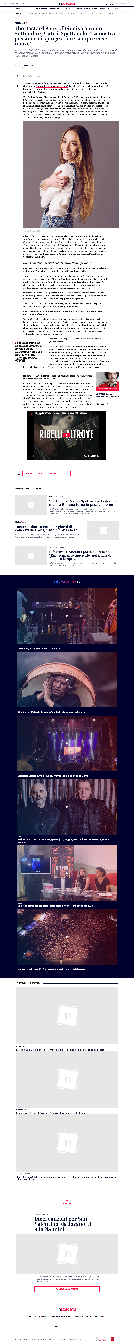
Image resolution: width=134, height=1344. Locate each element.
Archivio (78, 1339)
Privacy (25, 1339)
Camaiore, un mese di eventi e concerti (38, 648)
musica (79, 9)
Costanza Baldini (28, 65)
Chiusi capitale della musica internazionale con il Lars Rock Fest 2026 (55, 905)
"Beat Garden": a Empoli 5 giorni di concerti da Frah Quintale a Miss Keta (46, 528)
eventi (81, 13)
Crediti (49, 1339)
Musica (20, 23)
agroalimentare (46, 13)
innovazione (54, 9)
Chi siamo (64, 1339)
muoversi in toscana (71, 13)
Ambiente (19, 1110)
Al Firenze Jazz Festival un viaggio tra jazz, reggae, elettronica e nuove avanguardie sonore (63, 841)
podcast (114, 9)
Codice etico (42, 1339)
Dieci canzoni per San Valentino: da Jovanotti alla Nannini (62, 1223)
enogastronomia (41, 9)
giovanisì (61, 13)
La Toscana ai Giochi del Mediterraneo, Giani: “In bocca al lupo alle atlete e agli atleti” (61, 1049)
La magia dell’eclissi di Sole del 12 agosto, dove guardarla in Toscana (52, 1113)
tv (108, 9)
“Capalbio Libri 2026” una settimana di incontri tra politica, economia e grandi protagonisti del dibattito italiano (66, 1178)
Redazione (60, 496)
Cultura (19, 1173)
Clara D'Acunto (29, 1110)
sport (101, 13)
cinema (54, 13)
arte (105, 13)
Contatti (71, 1339)
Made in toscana (67, 9)
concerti (28, 474)
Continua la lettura (67, 1289)
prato (65, 474)
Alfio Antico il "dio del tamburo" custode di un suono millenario (51, 712)
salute (87, 9)
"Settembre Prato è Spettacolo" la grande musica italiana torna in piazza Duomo (83, 503)
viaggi (102, 9)
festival (53, 474)
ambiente (19, 9)
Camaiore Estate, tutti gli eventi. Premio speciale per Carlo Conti (52, 775)
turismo (110, 13)
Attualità (20, 1046)
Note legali (18, 1339)
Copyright (56, 1339)
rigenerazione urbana (91, 13)
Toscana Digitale (34, 13)
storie (95, 9)
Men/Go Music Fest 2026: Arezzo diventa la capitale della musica (52, 969)
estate (41, 474)
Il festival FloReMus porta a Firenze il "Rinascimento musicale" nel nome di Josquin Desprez (80, 555)
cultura (29, 9)
